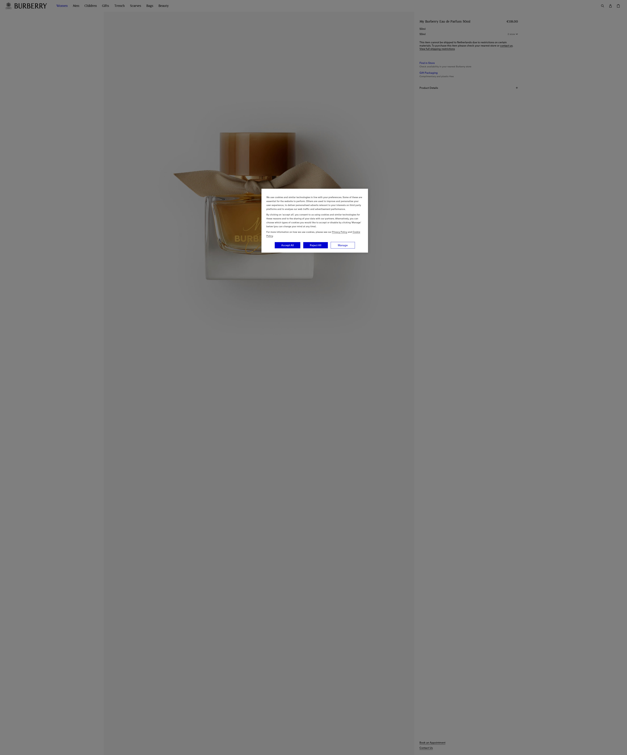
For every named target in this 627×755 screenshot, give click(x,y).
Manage (343, 245)
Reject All (315, 245)
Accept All (287, 245)
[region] (314, 221)
